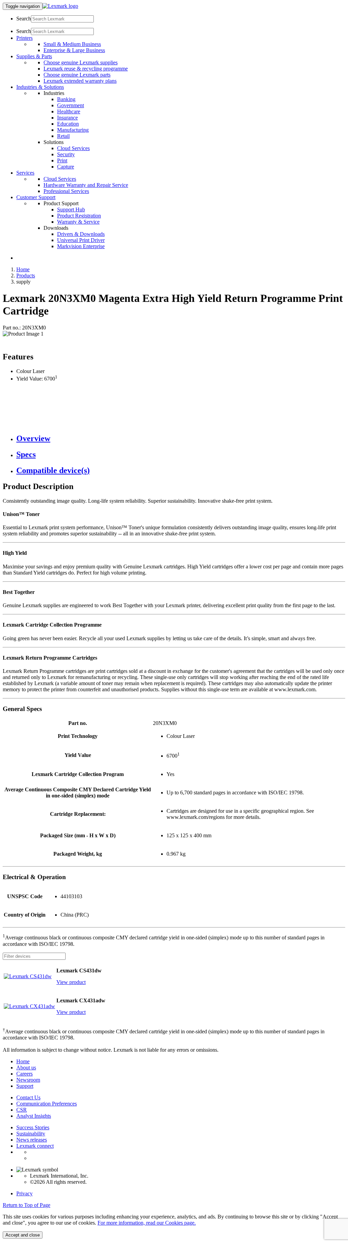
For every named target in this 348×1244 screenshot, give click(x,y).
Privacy (24, 1193)
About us (26, 1067)
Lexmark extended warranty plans (80, 81)
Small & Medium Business (72, 44)
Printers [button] (24, 38)
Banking (66, 99)
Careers (24, 1074)
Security (66, 154)
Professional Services (66, 191)
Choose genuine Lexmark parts (77, 75)
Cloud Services (73, 148)
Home (23, 269)
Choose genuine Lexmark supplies (81, 62)
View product (71, 982)
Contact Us (28, 1097)
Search (23, 18)
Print (62, 160)
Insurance (67, 117)
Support (24, 1086)
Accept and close (22, 1235)
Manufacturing (73, 130)
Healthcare (68, 111)
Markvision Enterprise (81, 246)
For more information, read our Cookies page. (147, 1223)
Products (25, 275)
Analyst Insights (33, 1116)
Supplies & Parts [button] (34, 56)
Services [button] (25, 173)
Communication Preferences (46, 1103)
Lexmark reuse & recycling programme (86, 68)
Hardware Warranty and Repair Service (86, 185)
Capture (65, 166)
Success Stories (32, 1127)
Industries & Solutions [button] (40, 87)
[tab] (180, 438)
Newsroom (28, 1080)
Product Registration (79, 216)
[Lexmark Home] (60, 6)
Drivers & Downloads (81, 234)
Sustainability (30, 1133)
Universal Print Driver (81, 240)
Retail (63, 136)
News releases (31, 1140)
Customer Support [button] (35, 197)
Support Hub (71, 209)
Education (68, 124)
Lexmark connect (35, 1146)
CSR (21, 1110)
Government (70, 105)
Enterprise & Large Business (74, 50)
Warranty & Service (78, 222)
